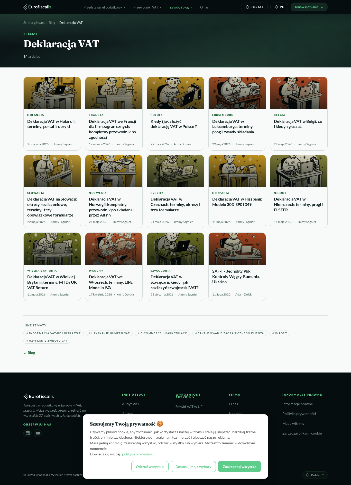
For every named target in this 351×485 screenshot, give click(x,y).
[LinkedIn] (27, 433)
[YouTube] (38, 433)
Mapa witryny (293, 423)
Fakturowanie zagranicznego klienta (229, 333)
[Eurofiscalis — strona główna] (37, 7)
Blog (52, 23)
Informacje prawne (297, 404)
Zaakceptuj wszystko (239, 466)
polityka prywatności (138, 454)
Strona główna (34, 23)
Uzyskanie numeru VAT (109, 333)
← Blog (29, 352)
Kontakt (235, 414)
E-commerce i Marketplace (162, 333)
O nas (204, 7)
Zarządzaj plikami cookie (302, 433)
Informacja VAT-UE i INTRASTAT (53, 333)
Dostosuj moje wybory (193, 466)
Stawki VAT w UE (189, 407)
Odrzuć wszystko (150, 466)
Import (279, 333)
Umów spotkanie (306, 7)
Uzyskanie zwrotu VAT (46, 340)
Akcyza (127, 414)
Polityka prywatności (299, 414)
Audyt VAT (130, 404)
